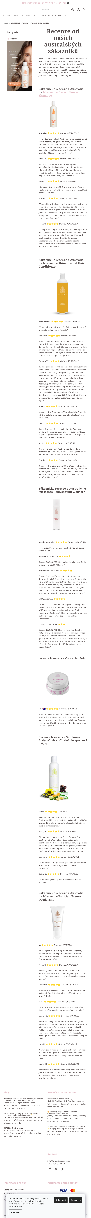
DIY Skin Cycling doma (13, 1128)
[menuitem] (5, 15)
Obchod (14, 39)
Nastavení (15, 1212)
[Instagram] (56, 1169)
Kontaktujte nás (11, 1193)
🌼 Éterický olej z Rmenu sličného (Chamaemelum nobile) (62, 1112)
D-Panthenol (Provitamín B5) (59, 1099)
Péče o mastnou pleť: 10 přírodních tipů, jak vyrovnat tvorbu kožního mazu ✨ (23, 1114)
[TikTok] (62, 1169)
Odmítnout (61, 1200)
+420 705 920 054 (56, 1164)
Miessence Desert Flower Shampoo (59, 93)
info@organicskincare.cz (58, 1161)
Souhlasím (76, 1200)
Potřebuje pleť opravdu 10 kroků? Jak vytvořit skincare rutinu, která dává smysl (23, 1099)
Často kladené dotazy (14, 1190)
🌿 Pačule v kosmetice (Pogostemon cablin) (66, 1126)
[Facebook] (50, 1169)
